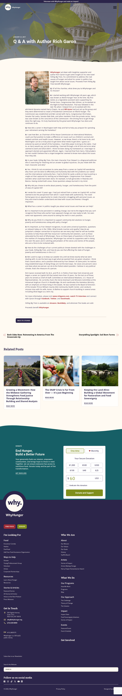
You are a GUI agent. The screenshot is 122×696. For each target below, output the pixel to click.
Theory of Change (67, 603)
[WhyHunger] (12, 7)
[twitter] (15, 681)
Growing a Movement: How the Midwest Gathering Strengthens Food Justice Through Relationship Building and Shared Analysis (21, 395)
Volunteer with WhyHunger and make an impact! (61, 1)
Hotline (6, 547)
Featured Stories (9, 591)
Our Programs (67, 583)
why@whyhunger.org (14, 620)
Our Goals (64, 549)
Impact (64, 611)
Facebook (45, 298)
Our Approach (67, 597)
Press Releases (9, 599)
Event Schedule (66, 631)
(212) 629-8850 (12, 623)
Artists (6, 569)
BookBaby (61, 303)
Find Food (9, 526)
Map (62, 592)
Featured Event (66, 628)
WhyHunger (55, 72)
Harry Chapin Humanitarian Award (72, 569)
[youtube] (19, 681)
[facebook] (5, 681)
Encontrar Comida (10, 544)
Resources (8, 576)
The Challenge (66, 600)
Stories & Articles (11, 587)
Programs (64, 589)
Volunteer (7, 566)
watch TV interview (78, 296)
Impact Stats (65, 614)
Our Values (64, 547)
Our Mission (65, 544)
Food (6, 540)
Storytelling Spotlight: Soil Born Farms (97, 335)
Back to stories (23, 321)
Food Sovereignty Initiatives (70, 617)
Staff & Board (65, 555)
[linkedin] (22, 681)
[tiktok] (12, 681)
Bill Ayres (68, 109)
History (63, 552)
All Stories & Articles (10, 594)
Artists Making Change (68, 566)
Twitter (53, 298)
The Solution (65, 606)
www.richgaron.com (61, 296)
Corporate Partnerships (11, 572)
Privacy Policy (60, 689)
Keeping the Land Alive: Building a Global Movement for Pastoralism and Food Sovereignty (99, 394)
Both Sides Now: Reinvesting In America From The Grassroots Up (30, 336)
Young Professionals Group (13, 563)
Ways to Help (10, 557)
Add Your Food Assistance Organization (17, 552)
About (64, 540)
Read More (10, 406)
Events (64, 625)
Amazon (53, 303)
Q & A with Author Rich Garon (44, 41)
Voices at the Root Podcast (12, 597)
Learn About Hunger (10, 580)
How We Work (65, 586)
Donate (6, 560)
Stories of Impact (66, 563)
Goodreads (65, 298)
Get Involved (21, 473)
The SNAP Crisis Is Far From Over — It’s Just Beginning (59, 391)
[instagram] (8, 681)
